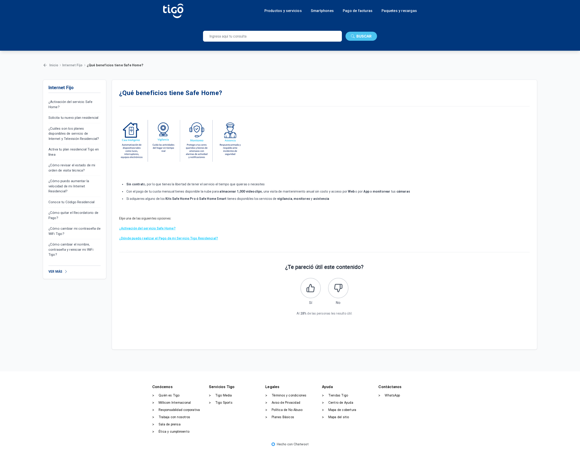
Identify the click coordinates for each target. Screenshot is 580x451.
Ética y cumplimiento (170, 431)
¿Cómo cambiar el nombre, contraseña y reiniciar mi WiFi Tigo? (70, 249)
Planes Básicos (279, 417)
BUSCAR (364, 36)
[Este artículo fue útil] (310, 288)
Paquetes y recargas (399, 11)
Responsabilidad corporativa (176, 410)
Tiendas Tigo (335, 395)
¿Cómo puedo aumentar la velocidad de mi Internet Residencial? (68, 186)
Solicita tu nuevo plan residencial (73, 118)
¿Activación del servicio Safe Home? (70, 104)
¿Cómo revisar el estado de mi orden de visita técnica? (71, 167)
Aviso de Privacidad (282, 402)
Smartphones (322, 11)
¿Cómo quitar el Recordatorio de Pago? (73, 215)
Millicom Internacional (171, 402)
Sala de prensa (166, 424)
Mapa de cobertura (339, 410)
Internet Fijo (72, 65)
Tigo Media (220, 395)
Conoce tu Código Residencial (71, 202)
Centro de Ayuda (337, 402)
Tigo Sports (220, 402)
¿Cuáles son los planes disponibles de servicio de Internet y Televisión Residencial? (73, 133)
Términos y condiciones (285, 395)
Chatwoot (301, 444)
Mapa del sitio (335, 417)
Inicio (53, 65)
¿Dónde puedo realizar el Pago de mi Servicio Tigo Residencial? (168, 238)
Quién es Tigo (166, 395)
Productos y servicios (283, 11)
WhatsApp (389, 395)
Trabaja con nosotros (171, 417)
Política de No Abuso (283, 410)
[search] (272, 36)
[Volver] (45, 65)
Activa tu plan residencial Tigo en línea (73, 152)
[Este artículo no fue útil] (338, 288)
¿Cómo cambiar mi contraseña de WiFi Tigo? (74, 231)
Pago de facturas (357, 11)
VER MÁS (55, 271)
